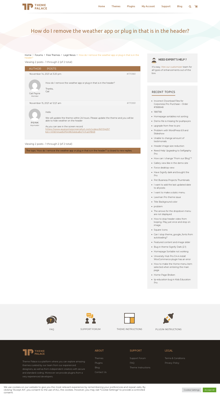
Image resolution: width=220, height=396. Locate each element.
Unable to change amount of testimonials (169, 140)
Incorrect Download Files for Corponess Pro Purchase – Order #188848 (171, 104)
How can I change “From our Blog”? (173, 158)
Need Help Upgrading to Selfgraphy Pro (172, 152)
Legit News (69, 55)
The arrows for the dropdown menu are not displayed (172, 213)
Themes (115, 6)
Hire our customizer (171, 67)
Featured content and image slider (172, 242)
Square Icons (160, 229)
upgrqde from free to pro (167, 125)
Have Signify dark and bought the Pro (171, 174)
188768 (158, 111)
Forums (39, 55)
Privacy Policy (172, 363)
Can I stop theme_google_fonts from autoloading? (173, 236)
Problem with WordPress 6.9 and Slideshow (171, 132)
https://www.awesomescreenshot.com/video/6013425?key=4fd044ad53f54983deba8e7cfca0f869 (77, 130)
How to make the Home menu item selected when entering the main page (173, 267)
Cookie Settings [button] (191, 390)
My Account (148, 6)
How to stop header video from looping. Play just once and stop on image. (172, 222)
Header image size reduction (169, 146)
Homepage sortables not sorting (171, 116)
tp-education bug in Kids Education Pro (172, 281)
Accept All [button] (209, 390)
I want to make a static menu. (169, 192)
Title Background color (165, 201)
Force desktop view (164, 167)
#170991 (131, 103)
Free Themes (53, 55)
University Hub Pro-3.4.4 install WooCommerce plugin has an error (172, 258)
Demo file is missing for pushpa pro (172, 121)
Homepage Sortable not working (171, 251)
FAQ (132, 363)
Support (166, 6)
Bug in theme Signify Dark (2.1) (170, 247)
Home (101, 6)
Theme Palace (41, 6)
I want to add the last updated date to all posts (172, 186)
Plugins (131, 6)
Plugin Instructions (168, 329)
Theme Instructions (140, 367)
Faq (51, 329)
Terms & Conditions (175, 358)
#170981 (131, 74)
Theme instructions (129, 329)
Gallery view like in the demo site (171, 163)
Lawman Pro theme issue (167, 197)
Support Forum (91, 329)
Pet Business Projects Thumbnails (171, 180)
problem (158, 206)
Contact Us (100, 372)
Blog (179, 6)
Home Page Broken (164, 275)
